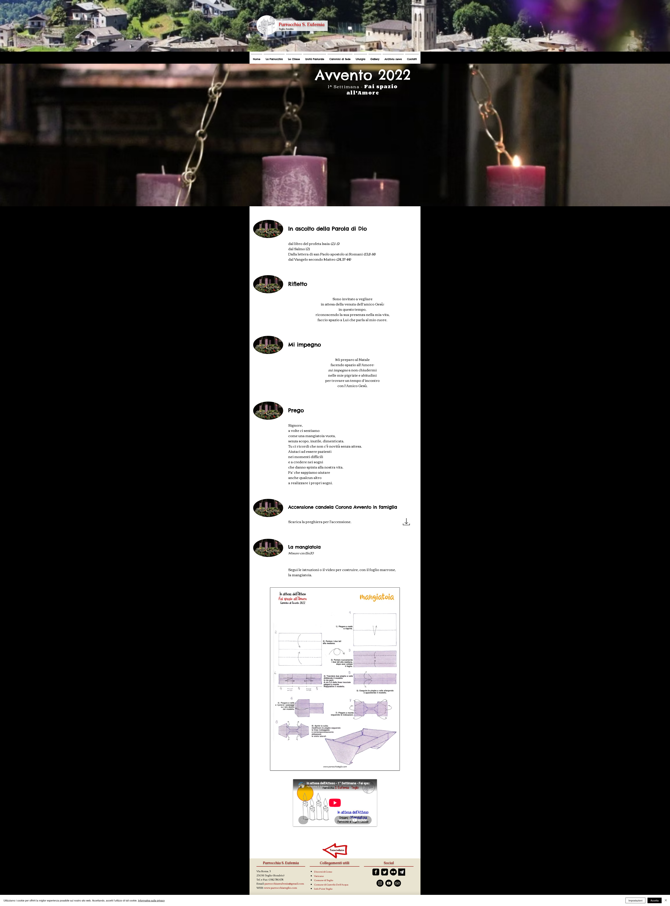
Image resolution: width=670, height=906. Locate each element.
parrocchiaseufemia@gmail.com (284, 883)
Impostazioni (635, 900)
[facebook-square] (375, 872)
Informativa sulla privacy (151, 900)
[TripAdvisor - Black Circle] (397, 883)
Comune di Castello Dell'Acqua (331, 884)
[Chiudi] (666, 900)
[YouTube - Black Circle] (388, 883)
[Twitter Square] (384, 872)
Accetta (654, 900)
